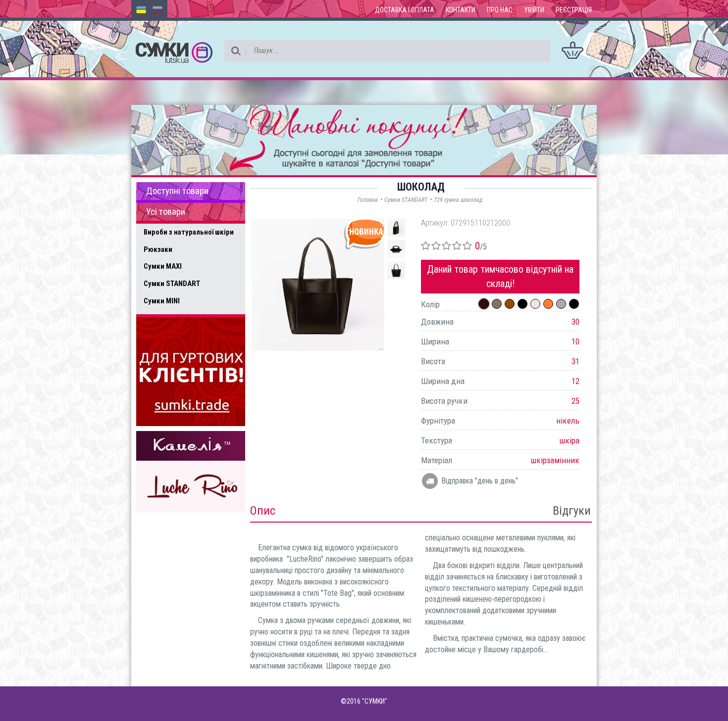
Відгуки (572, 511)
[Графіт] (561, 303)
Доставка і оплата (404, 10)
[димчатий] (496, 303)
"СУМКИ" (374, 701)
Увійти (534, 10)
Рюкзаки (158, 249)
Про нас (500, 10)
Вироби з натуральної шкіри (189, 232)
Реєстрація (574, 10)
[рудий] (548, 303)
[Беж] (535, 303)
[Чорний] (522, 303)
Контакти (460, 10)
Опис (262, 511)
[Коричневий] (509, 303)
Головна (368, 199)
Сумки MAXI (163, 266)
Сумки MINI (162, 300)
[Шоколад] (483, 303)
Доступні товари (177, 191)
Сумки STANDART (172, 283)
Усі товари (165, 211)
